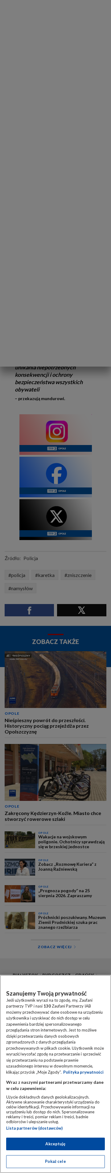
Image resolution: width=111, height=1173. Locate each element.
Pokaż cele (55, 1161)
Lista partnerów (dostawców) (34, 1128)
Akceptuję (55, 1143)
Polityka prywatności (83, 1072)
